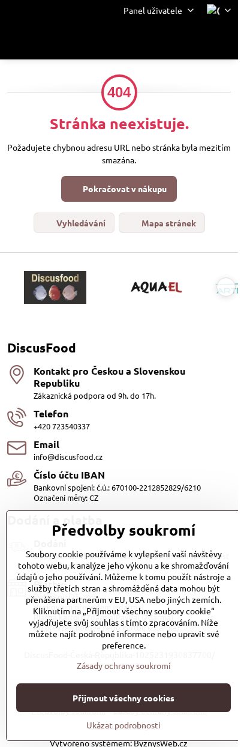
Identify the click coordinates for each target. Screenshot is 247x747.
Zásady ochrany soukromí (124, 665)
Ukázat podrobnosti (123, 724)
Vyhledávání (80, 222)
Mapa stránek (168, 222)
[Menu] (223, 40)
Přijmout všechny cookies (123, 697)
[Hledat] (166, 40)
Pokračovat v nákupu (124, 188)
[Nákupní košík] (194, 40)
